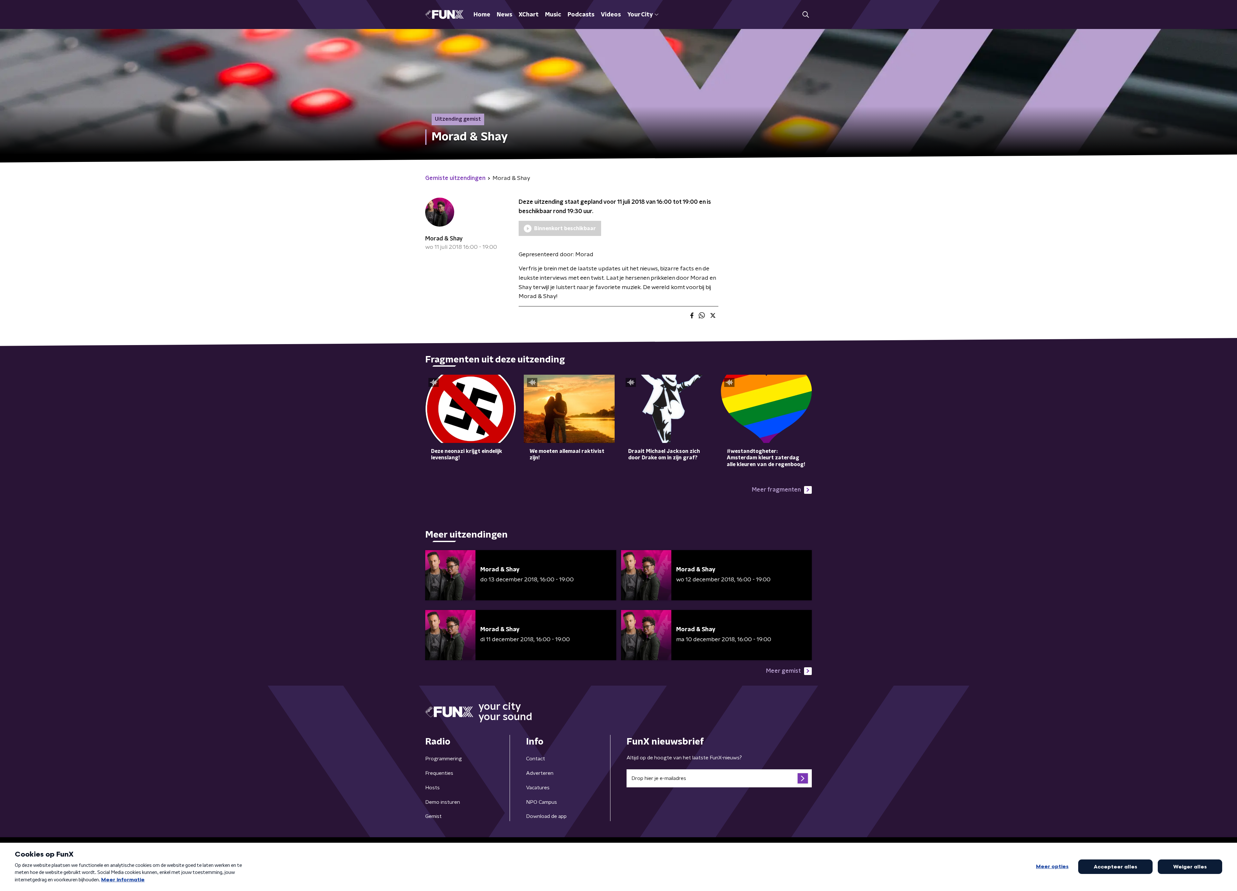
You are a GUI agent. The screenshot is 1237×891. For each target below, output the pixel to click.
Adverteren (539, 773)
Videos (611, 15)
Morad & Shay (444, 239)
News (504, 15)
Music (553, 15)
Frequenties (439, 773)
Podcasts (581, 15)
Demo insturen (442, 802)
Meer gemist (783, 671)
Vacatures (538, 787)
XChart (529, 15)
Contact (535, 758)
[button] (805, 15)
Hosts (432, 787)
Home (482, 15)
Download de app (546, 816)
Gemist (433, 816)
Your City (640, 15)
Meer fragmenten (776, 490)
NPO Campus (541, 802)
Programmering (443, 758)
